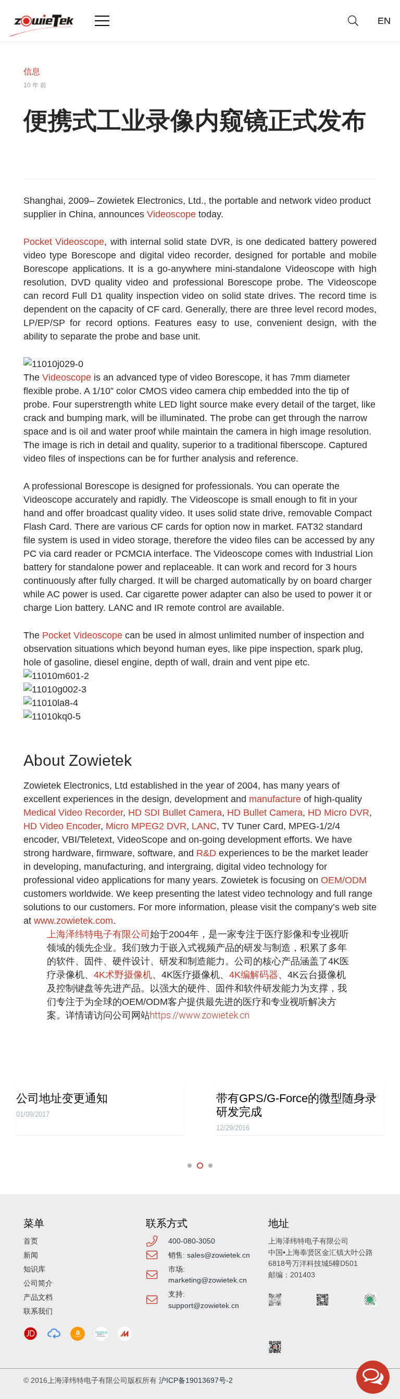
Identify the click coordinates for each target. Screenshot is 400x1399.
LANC (204, 826)
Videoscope (171, 214)
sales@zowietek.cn (218, 1255)
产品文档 (38, 1297)
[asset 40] (54, 1334)
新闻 (30, 1255)
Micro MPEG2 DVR (146, 826)
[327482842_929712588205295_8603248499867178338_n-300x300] (101, 1334)
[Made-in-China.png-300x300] (125, 1334)
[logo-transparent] (41, 25)
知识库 (34, 1269)
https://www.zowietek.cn (199, 1015)
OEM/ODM (344, 880)
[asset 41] (30, 1334)
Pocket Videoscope (63, 242)
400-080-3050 (191, 1241)
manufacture (276, 799)
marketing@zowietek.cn (207, 1280)
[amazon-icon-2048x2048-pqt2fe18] (77, 1334)
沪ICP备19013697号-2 (196, 1380)
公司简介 (38, 1283)
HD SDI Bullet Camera (175, 812)
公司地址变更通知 (62, 1098)
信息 (31, 71)
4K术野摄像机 (123, 975)
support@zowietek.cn (203, 1305)
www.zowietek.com (73, 921)
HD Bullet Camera (265, 812)
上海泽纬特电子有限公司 (98, 934)
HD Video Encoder (62, 826)
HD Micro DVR (338, 812)
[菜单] (102, 21)
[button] (353, 21)
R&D (206, 853)
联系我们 (38, 1311)
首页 (30, 1241)
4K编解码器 (253, 975)
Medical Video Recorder (73, 812)
